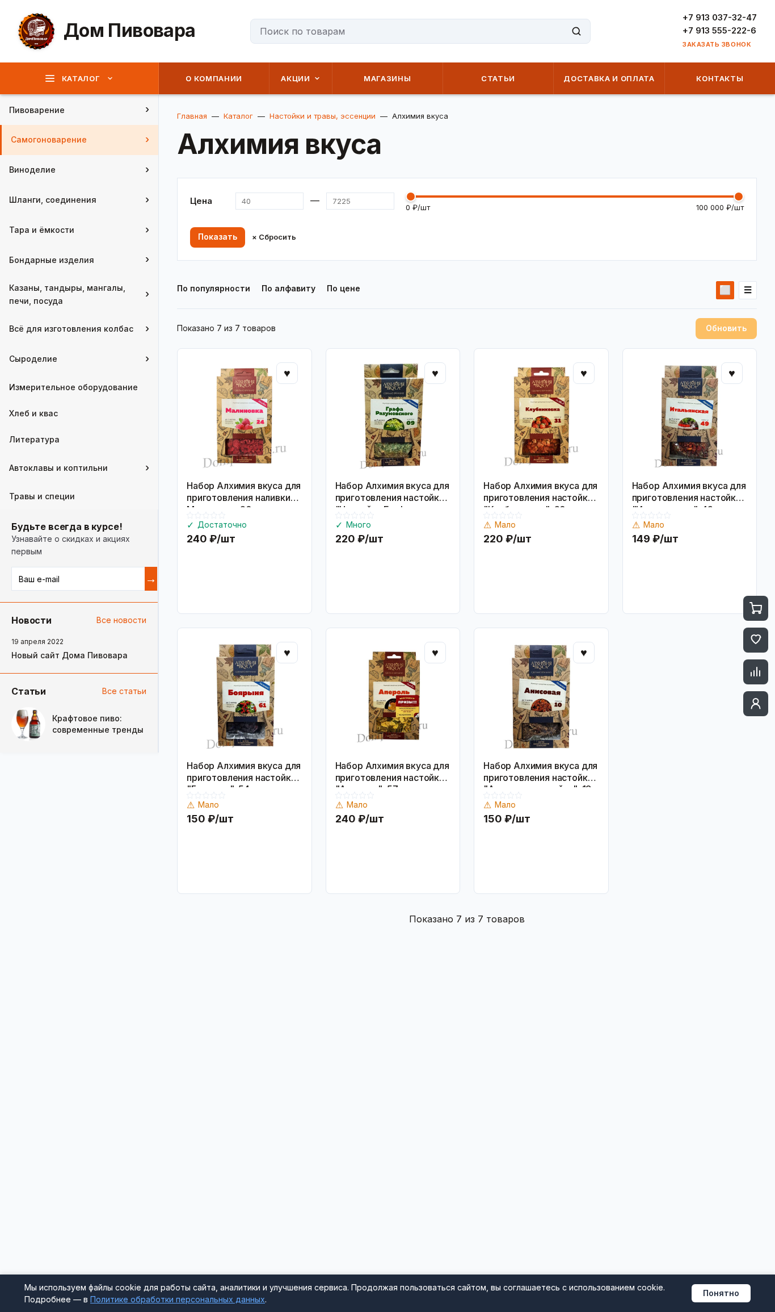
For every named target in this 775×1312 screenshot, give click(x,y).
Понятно (721, 1293)
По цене (343, 288)
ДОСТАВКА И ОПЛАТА (608, 78)
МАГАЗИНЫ (387, 78)
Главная (192, 115)
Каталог (238, 115)
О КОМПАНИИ (214, 78)
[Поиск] (576, 31)
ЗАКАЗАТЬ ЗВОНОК (717, 44)
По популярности (213, 288)
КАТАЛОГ (81, 78)
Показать (217, 236)
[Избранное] (755, 640)
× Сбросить (274, 237)
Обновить (726, 328)
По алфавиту (288, 288)
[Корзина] (755, 608)
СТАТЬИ (498, 78)
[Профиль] (755, 703)
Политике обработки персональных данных (177, 1299)
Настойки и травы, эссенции (322, 115)
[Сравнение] (755, 671)
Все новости (121, 620)
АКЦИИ (295, 78)
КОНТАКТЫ (719, 78)
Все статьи (124, 691)
